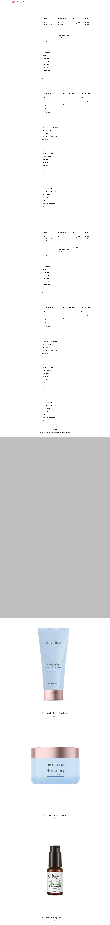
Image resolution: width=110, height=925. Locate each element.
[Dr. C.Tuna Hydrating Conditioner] (55, 664)
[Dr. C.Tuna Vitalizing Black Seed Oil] (55, 869)
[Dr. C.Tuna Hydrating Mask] (55, 767)
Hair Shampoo (47, 432)
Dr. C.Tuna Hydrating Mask (55, 815)
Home (41, 432)
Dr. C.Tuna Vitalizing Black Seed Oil (55, 918)
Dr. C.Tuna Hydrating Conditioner (55, 713)
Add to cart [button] (55, 679)
